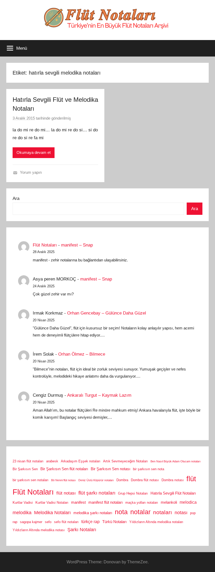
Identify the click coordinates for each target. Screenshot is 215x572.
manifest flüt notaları (105, 502)
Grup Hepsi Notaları (133, 493)
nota (121, 511)
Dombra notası (173, 480)
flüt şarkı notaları (96, 493)
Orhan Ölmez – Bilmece (81, 354)
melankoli (169, 502)
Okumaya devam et (34, 152)
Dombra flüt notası (145, 480)
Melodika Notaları (52, 512)
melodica (188, 502)
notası (181, 512)
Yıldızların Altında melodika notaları (156, 522)
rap (15, 522)
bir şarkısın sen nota (148, 469)
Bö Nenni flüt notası (63, 480)
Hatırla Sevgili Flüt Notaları (173, 493)
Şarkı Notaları (81, 529)
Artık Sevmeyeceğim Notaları (125, 461)
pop (193, 513)
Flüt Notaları (45, 245)
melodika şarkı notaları (92, 513)
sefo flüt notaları (66, 522)
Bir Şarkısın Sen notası (110, 469)
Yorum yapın (31, 172)
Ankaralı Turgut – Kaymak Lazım (99, 395)
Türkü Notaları (114, 522)
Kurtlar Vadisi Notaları (51, 502)
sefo (48, 522)
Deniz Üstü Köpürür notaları (96, 480)
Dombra (122, 480)
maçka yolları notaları (141, 502)
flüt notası (66, 493)
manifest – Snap (77, 245)
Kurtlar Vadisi (23, 502)
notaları (162, 512)
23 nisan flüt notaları (28, 461)
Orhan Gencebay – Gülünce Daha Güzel (106, 313)
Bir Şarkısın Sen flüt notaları (64, 469)
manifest (78, 502)
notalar (140, 511)
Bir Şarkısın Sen (25, 469)
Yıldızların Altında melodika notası (39, 530)
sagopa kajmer (31, 522)
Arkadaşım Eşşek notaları (80, 461)
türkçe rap (90, 521)
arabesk (52, 461)
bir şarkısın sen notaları (31, 480)
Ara (16, 198)
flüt (191, 479)
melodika (22, 512)
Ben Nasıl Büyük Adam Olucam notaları (175, 461)
